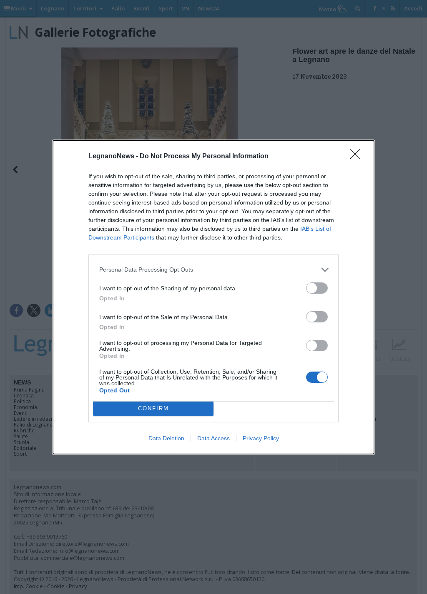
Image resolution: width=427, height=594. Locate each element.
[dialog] (213, 297)
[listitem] (213, 269)
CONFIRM (153, 408)
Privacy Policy (261, 438)
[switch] (317, 288)
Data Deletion (166, 438)
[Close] (358, 157)
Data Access (213, 438)
